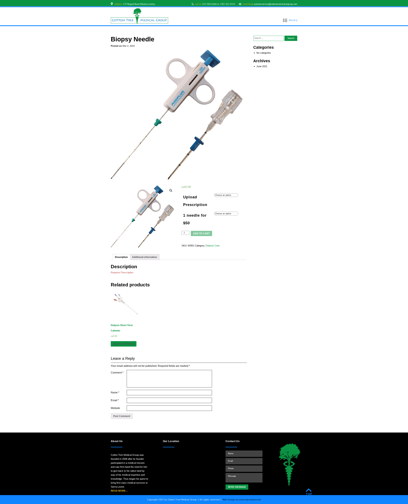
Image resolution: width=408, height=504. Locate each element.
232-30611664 (209, 4)
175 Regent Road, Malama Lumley (139, 4)
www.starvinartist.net (250, 499)
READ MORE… (119, 490)
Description (121, 257)
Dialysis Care (213, 245)
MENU (293, 20)
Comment (117, 372)
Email (115, 400)
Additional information (144, 257)
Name (115, 392)
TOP (309, 494)
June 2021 (261, 66)
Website (115, 408)
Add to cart (201, 233)
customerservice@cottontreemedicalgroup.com (275, 4)
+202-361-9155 (227, 4)
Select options (123, 344)
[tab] (121, 257)
